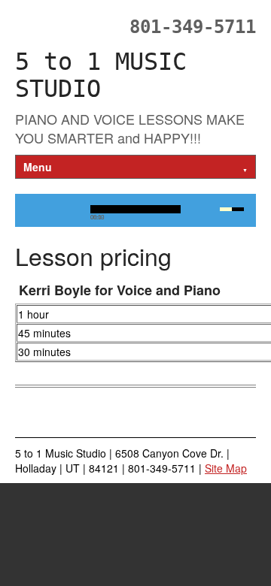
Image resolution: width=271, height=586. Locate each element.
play (39, 210)
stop (71, 210)
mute (200, 210)
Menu (135, 166)
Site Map (226, 468)
